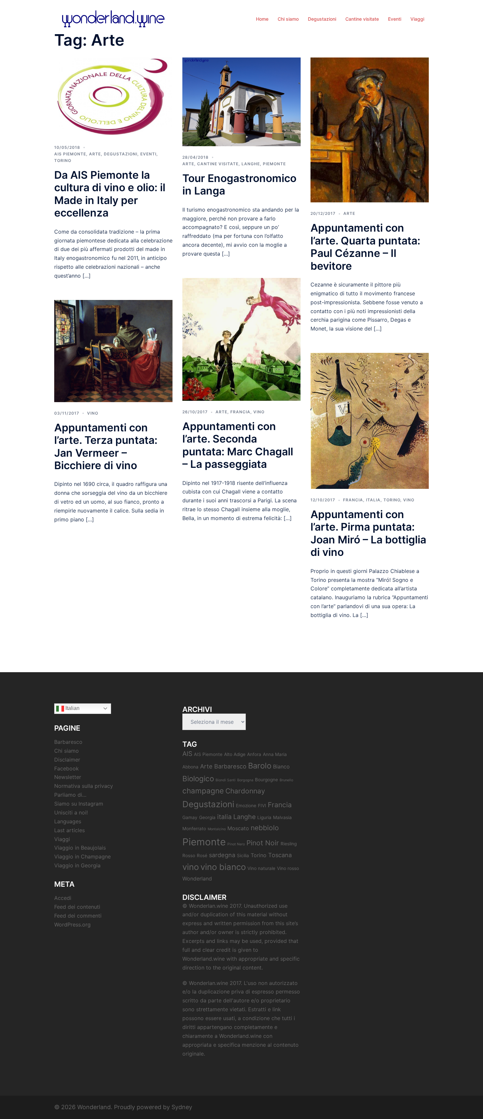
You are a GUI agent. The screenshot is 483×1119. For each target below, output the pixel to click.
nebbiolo (265, 828)
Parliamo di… (70, 794)
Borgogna (245, 780)
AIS (187, 754)
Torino (62, 160)
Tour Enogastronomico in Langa (239, 184)
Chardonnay (245, 791)
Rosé (202, 855)
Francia (240, 411)
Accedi (62, 898)
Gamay (189, 817)
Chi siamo (288, 19)
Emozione (246, 805)
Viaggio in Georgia (77, 865)
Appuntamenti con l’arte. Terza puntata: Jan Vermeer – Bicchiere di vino (105, 446)
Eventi (394, 19)
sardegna (222, 854)
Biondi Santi (226, 780)
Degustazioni (322, 19)
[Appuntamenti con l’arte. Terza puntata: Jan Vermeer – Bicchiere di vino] (113, 350)
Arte (95, 153)
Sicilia (243, 855)
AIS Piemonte (70, 153)
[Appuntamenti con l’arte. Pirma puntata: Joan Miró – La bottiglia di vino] (369, 420)
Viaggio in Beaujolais (80, 847)
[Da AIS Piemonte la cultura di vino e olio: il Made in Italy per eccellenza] (113, 96)
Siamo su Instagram (78, 803)
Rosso (188, 855)
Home (262, 19)
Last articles (69, 830)
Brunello (286, 780)
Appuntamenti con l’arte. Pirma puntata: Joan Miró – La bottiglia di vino (368, 533)
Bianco (281, 766)
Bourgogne (266, 779)
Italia (373, 499)
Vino (92, 413)
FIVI (262, 805)
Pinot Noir (262, 843)
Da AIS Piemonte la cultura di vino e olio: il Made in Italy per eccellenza (109, 194)
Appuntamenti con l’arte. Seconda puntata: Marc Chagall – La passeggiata (237, 445)
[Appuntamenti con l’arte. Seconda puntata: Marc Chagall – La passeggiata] (241, 338)
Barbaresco (68, 742)
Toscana (280, 854)
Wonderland (197, 878)
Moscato (238, 828)
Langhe (251, 163)
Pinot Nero (236, 844)
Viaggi (417, 19)
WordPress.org (72, 924)
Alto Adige (234, 754)
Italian (72, 708)
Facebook (66, 768)
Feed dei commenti (78, 915)
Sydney (182, 1107)
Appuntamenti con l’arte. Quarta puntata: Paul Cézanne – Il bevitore (365, 246)
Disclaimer (67, 759)
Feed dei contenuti (77, 906)
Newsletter (67, 777)
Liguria (264, 817)
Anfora (254, 754)
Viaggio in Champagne (82, 856)
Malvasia (282, 817)
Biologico (198, 778)
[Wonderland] (113, 18)
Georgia (207, 817)
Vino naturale (261, 868)
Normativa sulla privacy (83, 786)
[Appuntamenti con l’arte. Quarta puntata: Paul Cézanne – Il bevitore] (369, 129)
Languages (67, 821)
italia (224, 817)
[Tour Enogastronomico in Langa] (241, 101)
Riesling (289, 843)
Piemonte (274, 163)
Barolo (259, 765)
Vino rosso (288, 868)
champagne (203, 790)
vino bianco (223, 867)
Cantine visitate (362, 19)
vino (190, 867)
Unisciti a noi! (71, 812)
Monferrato (194, 828)
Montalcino (217, 829)
